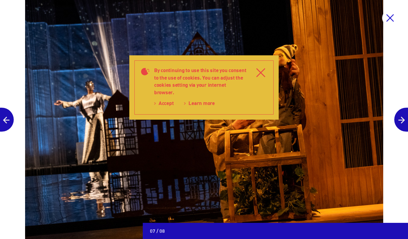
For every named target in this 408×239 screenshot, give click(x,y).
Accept (166, 103)
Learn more (201, 103)
